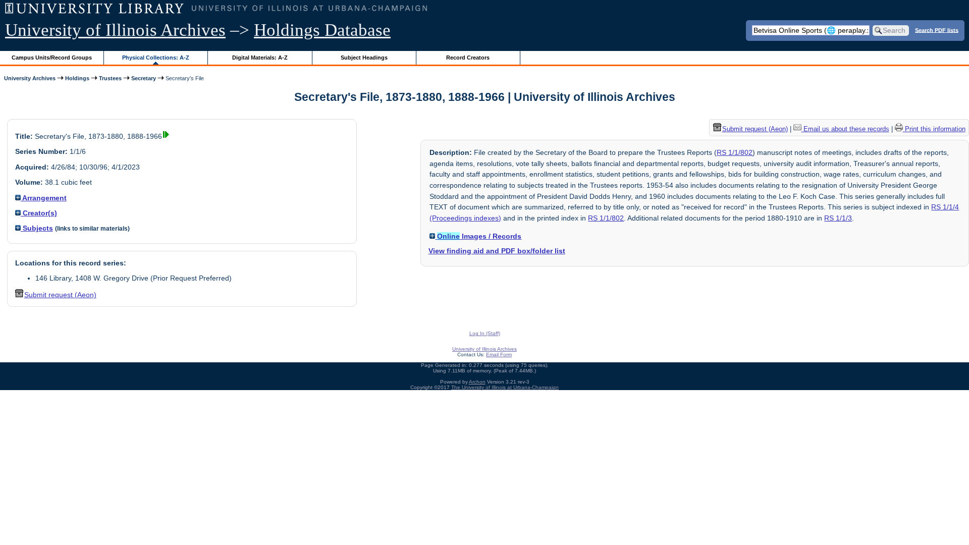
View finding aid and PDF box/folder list (496, 251)
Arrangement (44, 198)
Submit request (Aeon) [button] (60, 295)
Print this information (934, 129)
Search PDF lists (936, 30)
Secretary (143, 78)
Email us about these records (845, 129)
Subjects (37, 228)
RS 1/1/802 (734, 152)
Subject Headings (364, 57)
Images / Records (479, 236)
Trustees (110, 78)
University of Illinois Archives (115, 30)
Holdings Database (322, 30)
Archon (477, 382)
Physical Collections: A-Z (155, 57)
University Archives (30, 78)
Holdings (77, 78)
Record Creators (468, 57)
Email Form (499, 354)
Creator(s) (39, 213)
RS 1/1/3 (838, 218)
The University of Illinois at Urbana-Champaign (505, 387)
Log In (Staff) (484, 333)
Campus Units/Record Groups (52, 57)
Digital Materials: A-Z (260, 57)
